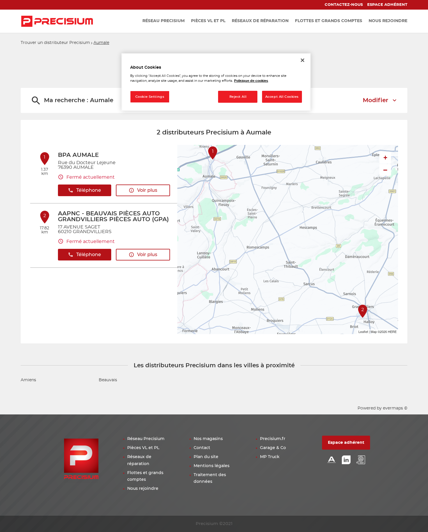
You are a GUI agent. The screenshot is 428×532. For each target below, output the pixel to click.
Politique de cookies (251, 80)
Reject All (238, 96)
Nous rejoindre (142, 489)
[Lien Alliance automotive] (331, 460)
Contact (202, 448)
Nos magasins (208, 439)
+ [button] (385, 157)
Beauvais (108, 380)
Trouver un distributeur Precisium (55, 43)
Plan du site (206, 457)
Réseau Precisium (146, 439)
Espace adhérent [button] (346, 443)
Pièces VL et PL (143, 448)
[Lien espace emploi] (360, 460)
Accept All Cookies (282, 96)
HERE (392, 331)
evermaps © (395, 408)
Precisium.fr (272, 439)
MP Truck (270, 457)
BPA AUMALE (78, 155)
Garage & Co (273, 448)
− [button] (385, 170)
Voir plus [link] (147, 190)
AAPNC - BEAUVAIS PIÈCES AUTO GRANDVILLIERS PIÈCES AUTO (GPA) (113, 216)
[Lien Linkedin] (346, 460)
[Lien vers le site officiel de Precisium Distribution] (57, 21)
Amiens (28, 380)
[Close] (302, 60)
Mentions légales (211, 466)
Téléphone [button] (88, 190)
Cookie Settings (150, 96)
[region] (216, 82)
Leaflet (363, 331)
